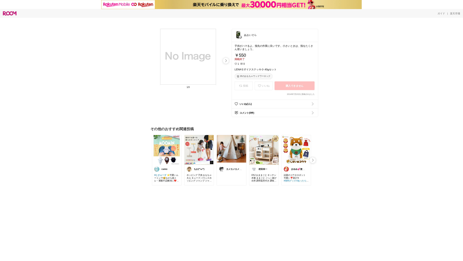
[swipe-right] (226, 61)
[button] (238, 34)
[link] (166, 149)
